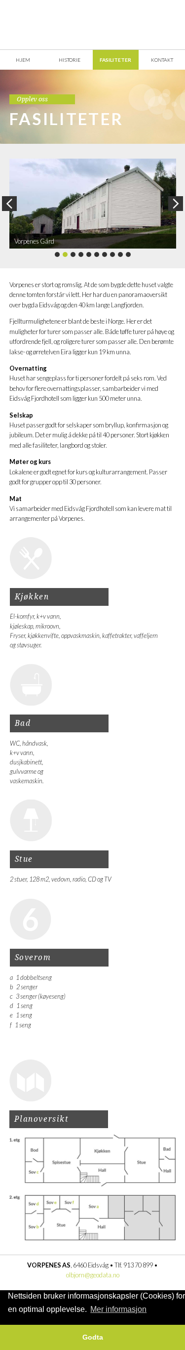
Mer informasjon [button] (118, 1309)
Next (175, 203)
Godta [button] (92, 1337)
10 (128, 254)
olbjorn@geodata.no (92, 1275)
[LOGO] (92, 25)
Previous (9, 203)
